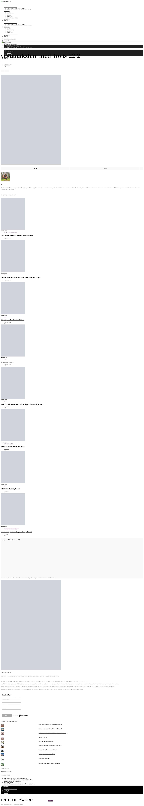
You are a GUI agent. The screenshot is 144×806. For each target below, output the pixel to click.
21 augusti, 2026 (7, 280)
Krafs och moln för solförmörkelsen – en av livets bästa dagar (20, 277)
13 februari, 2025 (8, 64)
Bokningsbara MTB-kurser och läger (16, 8)
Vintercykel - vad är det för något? (47, 754)
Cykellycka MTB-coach (12, 17)
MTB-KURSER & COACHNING (10, 23)
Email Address (6, 699)
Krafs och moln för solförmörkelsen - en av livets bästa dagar (53, 733)
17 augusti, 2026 (7, 322)
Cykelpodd (6, 19)
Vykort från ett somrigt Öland (10, 489)
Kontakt (9, 12)
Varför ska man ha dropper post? (46, 741)
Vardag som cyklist (8, 443)
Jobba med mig (10, 13)
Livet (5, 274)
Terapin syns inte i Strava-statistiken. (12, 320)
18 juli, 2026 (6, 491)
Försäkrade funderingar (44, 758)
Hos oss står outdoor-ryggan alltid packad (48, 749)
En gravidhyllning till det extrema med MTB (49, 763)
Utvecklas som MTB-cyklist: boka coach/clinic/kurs (19, 9)
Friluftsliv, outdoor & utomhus (11, 528)
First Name (4, 704)
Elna (5, 66)
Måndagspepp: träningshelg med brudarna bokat (50, 745)
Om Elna (6, 20)
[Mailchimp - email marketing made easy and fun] (20, 717)
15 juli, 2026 (6, 534)
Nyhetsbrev (9, 16)
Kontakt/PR (7, 11)
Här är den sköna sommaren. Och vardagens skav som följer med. (22, 404)
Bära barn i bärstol (43, 737)
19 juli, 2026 (6, 449)
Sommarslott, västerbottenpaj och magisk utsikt (16, 532)
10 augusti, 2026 (7, 364)
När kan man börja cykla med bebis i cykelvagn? (50, 728)
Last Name (4, 708)
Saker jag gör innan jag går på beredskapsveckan (17, 235)
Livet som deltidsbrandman (10, 232)
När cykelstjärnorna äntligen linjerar (12, 446)
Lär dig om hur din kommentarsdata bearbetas (44, 577)
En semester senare (7, 362)
